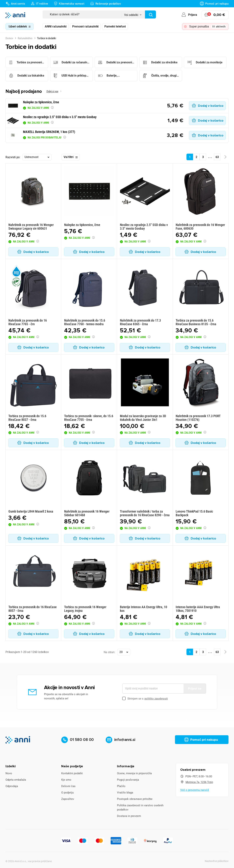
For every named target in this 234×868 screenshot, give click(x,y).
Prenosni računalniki (85, 26)
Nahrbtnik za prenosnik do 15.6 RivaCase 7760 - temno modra (84, 322)
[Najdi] (150, 14)
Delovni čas (68, 786)
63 (217, 157)
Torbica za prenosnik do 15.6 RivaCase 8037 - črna (27, 418)
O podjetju (67, 792)
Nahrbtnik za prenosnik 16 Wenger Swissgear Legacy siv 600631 (31, 226)
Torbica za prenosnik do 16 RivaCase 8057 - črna (32, 609)
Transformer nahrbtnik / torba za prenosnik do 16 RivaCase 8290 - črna (145, 513)
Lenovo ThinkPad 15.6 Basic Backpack (194, 513)
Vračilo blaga (125, 792)
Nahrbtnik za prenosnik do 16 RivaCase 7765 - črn (27, 322)
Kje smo (66, 779)
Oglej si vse (52, 91)
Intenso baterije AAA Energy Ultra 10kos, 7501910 (198, 609)
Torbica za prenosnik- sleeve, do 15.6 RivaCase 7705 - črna (88, 418)
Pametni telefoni (115, 26)
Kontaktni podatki (72, 773)
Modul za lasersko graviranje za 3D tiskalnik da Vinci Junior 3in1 (143, 418)
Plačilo (121, 786)
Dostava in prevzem (129, 816)
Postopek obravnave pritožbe (134, 799)
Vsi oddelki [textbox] (131, 15)
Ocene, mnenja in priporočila (134, 773)
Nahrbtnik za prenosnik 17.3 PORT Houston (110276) (198, 418)
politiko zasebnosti (156, 698)
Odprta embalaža (15, 779)
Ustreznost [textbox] (31, 157)
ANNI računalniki (55, 26)
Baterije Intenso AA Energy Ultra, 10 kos (143, 609)
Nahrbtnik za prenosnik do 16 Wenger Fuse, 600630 (200, 226)
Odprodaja (11, 786)
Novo (8, 773)
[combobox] (133, 13)
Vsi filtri (68, 157)
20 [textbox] (121, 652)
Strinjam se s (147, 698)
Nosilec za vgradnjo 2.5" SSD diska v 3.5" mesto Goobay (144, 226)
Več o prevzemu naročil (194, 790)
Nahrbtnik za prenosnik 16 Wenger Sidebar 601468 (87, 513)
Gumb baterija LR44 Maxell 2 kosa (30, 511)
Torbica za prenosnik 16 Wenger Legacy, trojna (85, 609)
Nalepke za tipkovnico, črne (82, 225)
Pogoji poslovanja (128, 779)
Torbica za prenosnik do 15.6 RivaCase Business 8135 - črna (196, 322)
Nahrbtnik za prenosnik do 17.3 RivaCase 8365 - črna (140, 322)
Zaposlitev (67, 799)
